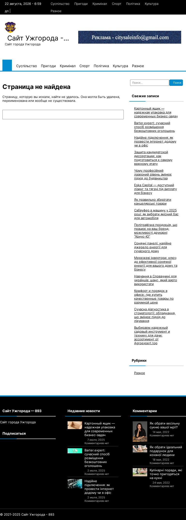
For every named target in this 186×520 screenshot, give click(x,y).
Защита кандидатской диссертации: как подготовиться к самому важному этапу (153, 158)
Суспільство (60, 4)
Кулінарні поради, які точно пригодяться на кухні (166, 474)
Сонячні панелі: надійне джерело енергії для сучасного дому (152, 247)
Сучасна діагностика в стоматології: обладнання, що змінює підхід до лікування (155, 315)
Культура (151, 4)
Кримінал (100, 4)
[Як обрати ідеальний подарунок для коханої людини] (140, 448)
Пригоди (81, 4)
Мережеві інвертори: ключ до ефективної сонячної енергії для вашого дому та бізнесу (155, 263)
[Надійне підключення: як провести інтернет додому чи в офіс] (75, 483)
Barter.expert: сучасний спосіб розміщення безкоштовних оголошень (154, 127)
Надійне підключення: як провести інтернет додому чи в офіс (155, 141)
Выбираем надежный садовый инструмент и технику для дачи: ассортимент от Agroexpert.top (152, 335)
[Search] (118, 115)
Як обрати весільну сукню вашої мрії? (165, 425)
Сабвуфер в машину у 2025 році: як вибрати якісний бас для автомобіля (156, 214)
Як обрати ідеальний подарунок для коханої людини (166, 451)
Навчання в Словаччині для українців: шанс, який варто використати (155, 280)
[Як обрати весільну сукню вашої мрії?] (140, 431)
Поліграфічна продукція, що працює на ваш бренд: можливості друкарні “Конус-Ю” (155, 230)
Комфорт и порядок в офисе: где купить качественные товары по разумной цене (154, 296)
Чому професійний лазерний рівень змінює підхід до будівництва (153, 174)
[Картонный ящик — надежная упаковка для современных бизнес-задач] (75, 425)
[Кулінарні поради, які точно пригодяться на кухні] (140, 472)
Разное (56, 11)
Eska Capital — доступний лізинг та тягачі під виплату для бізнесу (155, 189)
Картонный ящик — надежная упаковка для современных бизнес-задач (156, 112)
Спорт (116, 4)
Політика (133, 4)
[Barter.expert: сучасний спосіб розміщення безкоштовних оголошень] (75, 450)
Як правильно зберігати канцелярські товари (152, 201)
